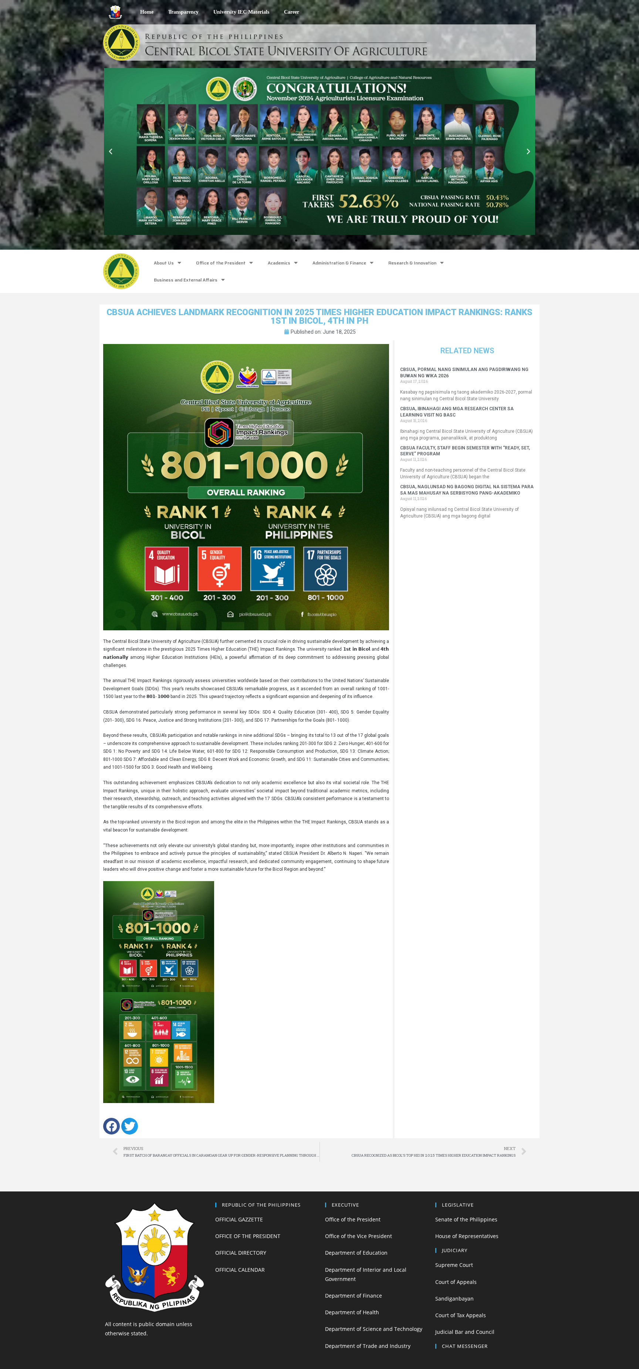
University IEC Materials (241, 12)
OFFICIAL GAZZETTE (239, 1219)
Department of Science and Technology (373, 1328)
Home (146, 12)
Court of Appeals (456, 1281)
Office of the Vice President (358, 1236)
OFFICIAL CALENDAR (240, 1269)
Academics (279, 262)
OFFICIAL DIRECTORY (240, 1252)
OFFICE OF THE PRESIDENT (247, 1236)
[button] (289, 240)
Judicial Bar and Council (464, 1331)
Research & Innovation (412, 262)
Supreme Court (454, 1264)
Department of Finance (353, 1295)
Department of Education (356, 1252)
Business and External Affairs (185, 279)
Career (291, 12)
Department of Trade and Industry (367, 1345)
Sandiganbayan (454, 1298)
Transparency (183, 12)
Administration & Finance (339, 262)
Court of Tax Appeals (460, 1315)
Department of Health (352, 1312)
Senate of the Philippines (466, 1219)
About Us (164, 262)
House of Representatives (466, 1236)
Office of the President (221, 262)
